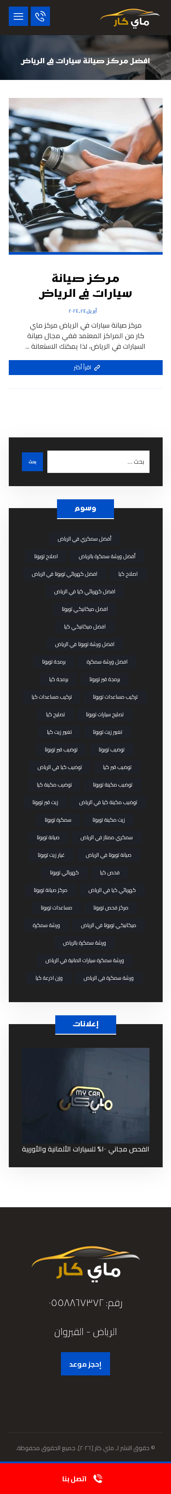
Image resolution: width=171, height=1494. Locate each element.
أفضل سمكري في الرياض (84, 539)
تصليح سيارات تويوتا (105, 714)
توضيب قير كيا (117, 767)
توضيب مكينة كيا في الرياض (108, 802)
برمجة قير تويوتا (104, 679)
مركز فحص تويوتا (110, 907)
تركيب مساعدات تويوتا (115, 697)
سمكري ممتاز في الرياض (107, 837)
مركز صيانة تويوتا (51, 890)
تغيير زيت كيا (59, 732)
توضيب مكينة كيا (54, 784)
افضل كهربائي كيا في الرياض (84, 591)
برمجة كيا (58, 679)
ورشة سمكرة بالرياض (84, 943)
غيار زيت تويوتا (51, 855)
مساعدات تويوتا (56, 907)
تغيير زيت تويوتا (107, 732)
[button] (18, 16)
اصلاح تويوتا (46, 556)
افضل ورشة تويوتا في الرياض (84, 644)
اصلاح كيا (128, 574)
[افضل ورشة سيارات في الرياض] (130, 18)
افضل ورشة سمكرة (107, 662)
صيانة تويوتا (48, 837)
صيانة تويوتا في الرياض (109, 855)
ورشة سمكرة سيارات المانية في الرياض (85, 960)
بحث (32, 462)
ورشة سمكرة (46, 925)
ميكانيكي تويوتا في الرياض (108, 925)
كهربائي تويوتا (64, 872)
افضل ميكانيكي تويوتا (85, 609)
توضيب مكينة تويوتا (112, 784)
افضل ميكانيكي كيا (85, 626)
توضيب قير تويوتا (61, 749)
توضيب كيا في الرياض (60, 767)
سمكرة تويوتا (58, 820)
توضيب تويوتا (112, 749)
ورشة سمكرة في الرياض (109, 978)
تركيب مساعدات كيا (52, 697)
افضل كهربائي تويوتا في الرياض (64, 574)
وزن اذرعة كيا (49, 978)
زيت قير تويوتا (45, 802)
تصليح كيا (55, 714)
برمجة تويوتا (54, 662)
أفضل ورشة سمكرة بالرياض (107, 556)
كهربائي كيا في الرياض (112, 890)
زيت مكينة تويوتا (109, 820)
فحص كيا (110, 872)
